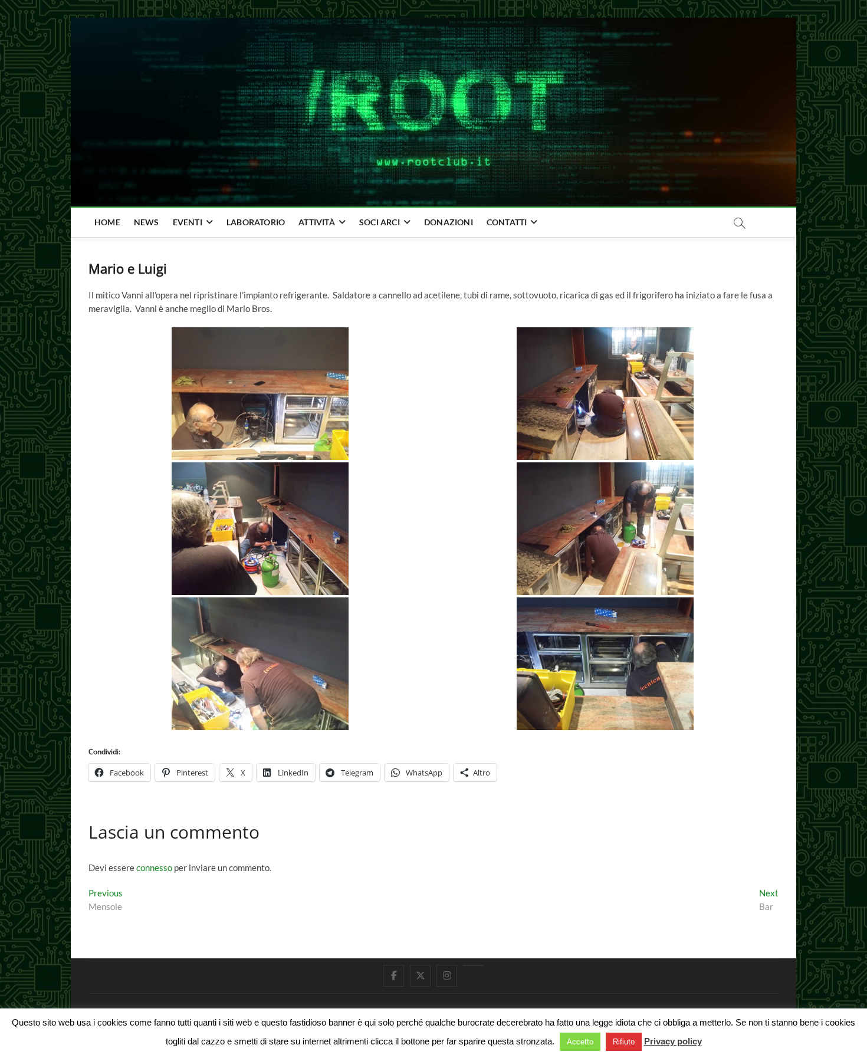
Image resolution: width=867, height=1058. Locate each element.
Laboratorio (255, 222)
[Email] (473, 965)
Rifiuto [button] (624, 1041)
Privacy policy (673, 1041)
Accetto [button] (580, 1041)
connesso (154, 867)
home (107, 222)
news (146, 222)
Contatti (507, 222)
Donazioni (448, 222)
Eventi (187, 222)
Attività (316, 222)
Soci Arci (379, 222)
